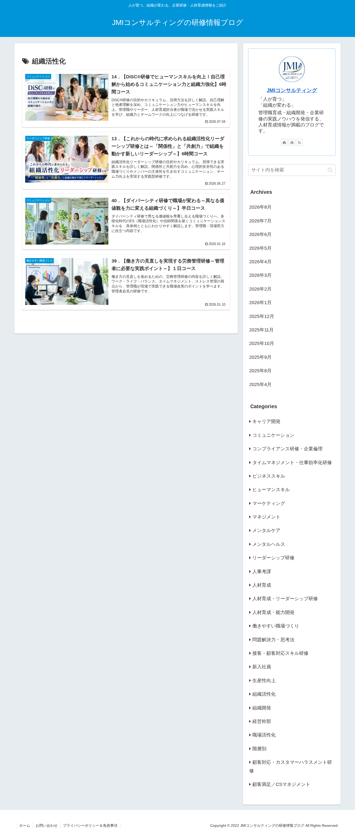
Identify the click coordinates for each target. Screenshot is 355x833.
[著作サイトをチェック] (284, 142)
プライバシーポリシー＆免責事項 (90, 825)
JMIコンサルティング (292, 90)
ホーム (24, 825)
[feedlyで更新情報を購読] (291, 142)
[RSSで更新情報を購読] (299, 142)
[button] (330, 170)
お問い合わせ (46, 825)
